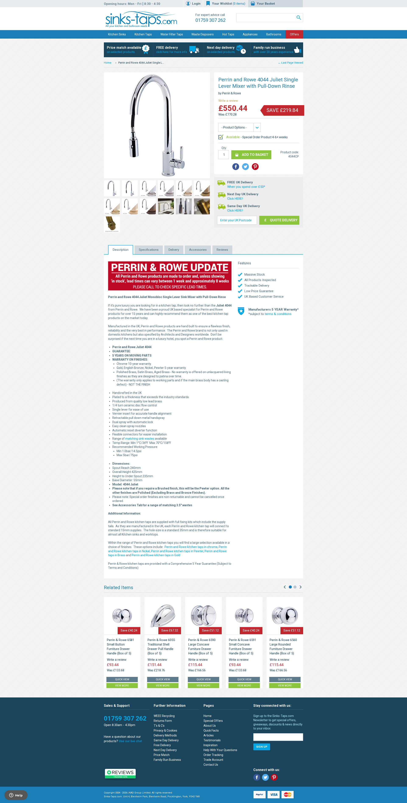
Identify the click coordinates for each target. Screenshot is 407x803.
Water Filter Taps (171, 34)
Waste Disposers (202, 34)
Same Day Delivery (166, 740)
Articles (209, 735)
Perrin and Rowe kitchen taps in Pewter (177, 551)
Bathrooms (273, 34)
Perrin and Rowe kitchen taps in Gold (156, 555)
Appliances (250, 34)
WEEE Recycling (164, 716)
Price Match (162, 755)
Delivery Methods (165, 735)
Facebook (256, 777)
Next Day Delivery (165, 750)
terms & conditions (278, 314)
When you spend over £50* (246, 187)
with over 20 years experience (273, 50)
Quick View (122, 679)
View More (122, 685)
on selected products (124, 50)
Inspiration (210, 745)
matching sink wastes (139, 438)
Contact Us (211, 764)
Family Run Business (167, 759)
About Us (210, 725)
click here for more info (171, 50)
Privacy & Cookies (165, 730)
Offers (294, 34)
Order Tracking (213, 755)
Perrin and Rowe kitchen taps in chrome (190, 547)
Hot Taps (228, 34)
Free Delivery (162, 745)
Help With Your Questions (220, 750)
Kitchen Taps (143, 34)
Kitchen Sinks (117, 34)
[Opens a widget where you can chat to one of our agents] (16, 795)
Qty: (224, 148)
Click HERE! (235, 199)
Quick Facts (211, 730)
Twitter (265, 777)
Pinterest (274, 777)
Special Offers (213, 720)
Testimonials (212, 740)
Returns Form (163, 720)
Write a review (228, 101)
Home (107, 62)
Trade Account (213, 759)
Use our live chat (130, 741)
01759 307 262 (210, 20)
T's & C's (159, 725)
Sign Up (261, 746)
